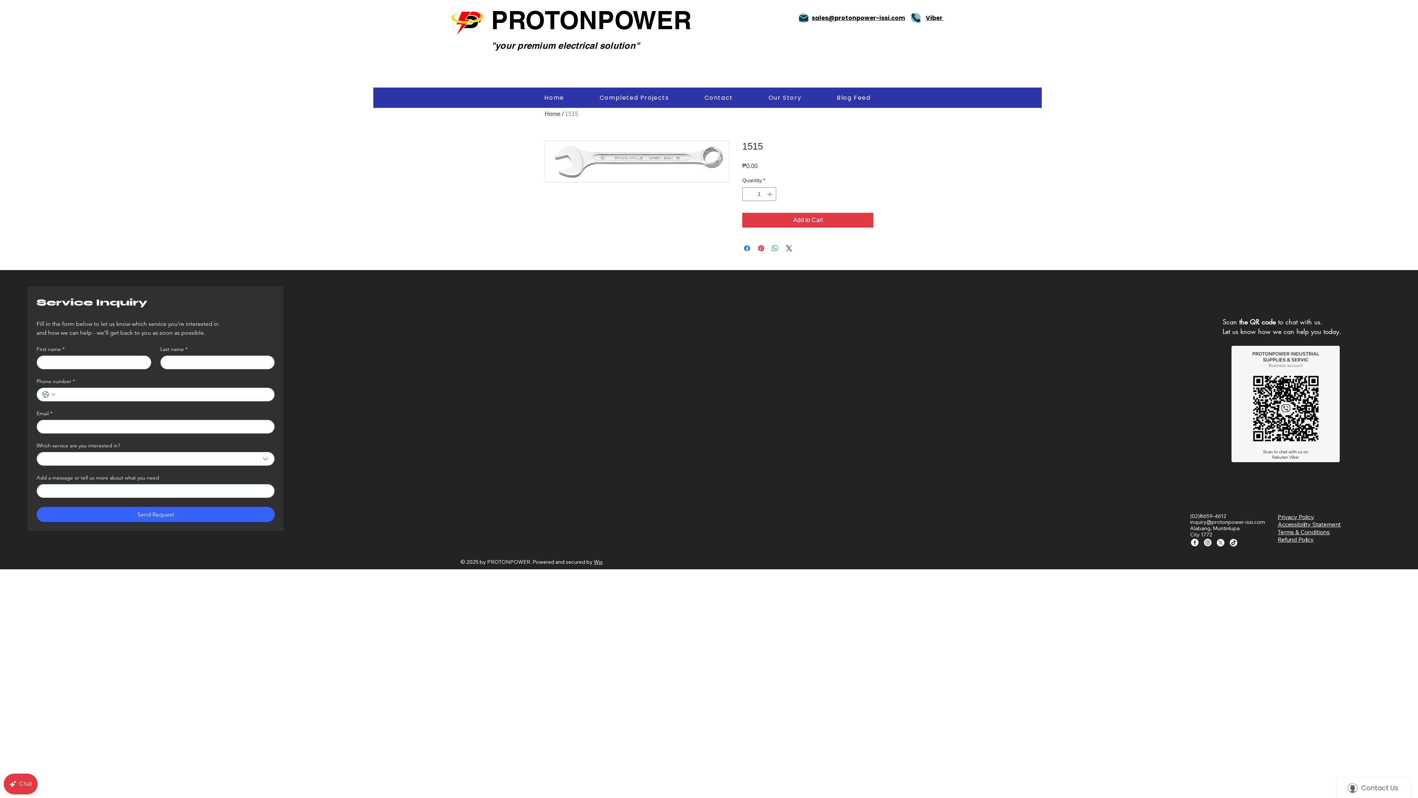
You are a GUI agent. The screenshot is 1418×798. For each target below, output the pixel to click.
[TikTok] (1233, 542)
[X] (1220, 542)
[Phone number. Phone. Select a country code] (48, 394)
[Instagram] (1207, 542)
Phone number (56, 381)
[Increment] (770, 194)
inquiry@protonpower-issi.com (1227, 522)
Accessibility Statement (1309, 524)
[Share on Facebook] (747, 248)
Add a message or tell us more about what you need (98, 478)
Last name (174, 349)
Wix (598, 562)
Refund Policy (1296, 539)
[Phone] (916, 18)
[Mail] (803, 18)
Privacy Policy (1296, 517)
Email (44, 413)
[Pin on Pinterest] (761, 248)
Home (553, 114)
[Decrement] (748, 194)
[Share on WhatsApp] (775, 248)
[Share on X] (789, 248)
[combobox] (156, 459)
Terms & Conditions (1304, 532)
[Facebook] (1194, 542)
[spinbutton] (759, 194)
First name (51, 349)
